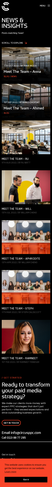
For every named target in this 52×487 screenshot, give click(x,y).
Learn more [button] (10, 471)
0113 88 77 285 (16, 437)
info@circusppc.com (26, 432)
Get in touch (8, 454)
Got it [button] (26, 479)
